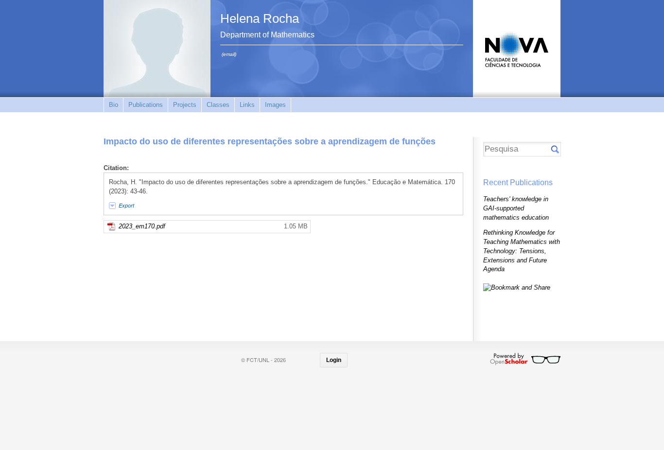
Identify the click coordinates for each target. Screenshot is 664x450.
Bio (113, 104)
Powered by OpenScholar (525, 359)
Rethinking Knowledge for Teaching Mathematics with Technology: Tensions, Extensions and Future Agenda (521, 251)
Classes (218, 104)
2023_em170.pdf (142, 226)
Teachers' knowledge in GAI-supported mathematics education (516, 208)
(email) (229, 54)
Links (247, 104)
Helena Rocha (259, 18)
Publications (145, 104)
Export (126, 205)
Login (333, 360)
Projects (184, 104)
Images (275, 104)
